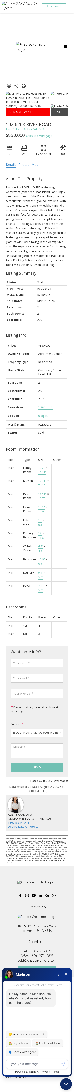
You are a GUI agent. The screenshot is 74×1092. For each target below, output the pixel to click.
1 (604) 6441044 (18, 822)
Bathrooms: (16, 607)
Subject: (16, 724)
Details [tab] (11, 164)
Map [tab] (35, 164)
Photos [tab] (24, 164)
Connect (54, 6)
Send (37, 767)
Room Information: (23, 449)
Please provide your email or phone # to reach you (34, 709)
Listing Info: (16, 335)
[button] (20, 895)
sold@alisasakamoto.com (24, 826)
